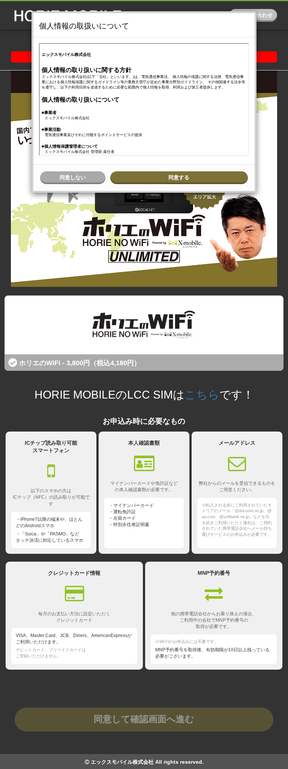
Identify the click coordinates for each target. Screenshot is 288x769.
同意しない (73, 177)
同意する (178, 177)
